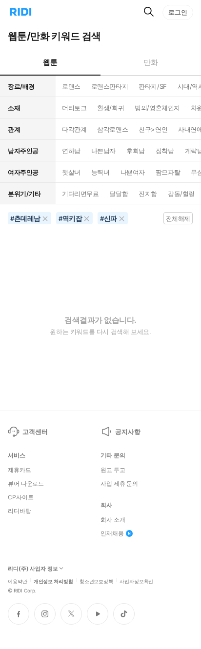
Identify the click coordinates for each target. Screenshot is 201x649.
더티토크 (74, 108)
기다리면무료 (80, 193)
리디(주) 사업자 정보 (33, 569)
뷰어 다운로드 (26, 483)
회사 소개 (112, 519)
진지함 (148, 193)
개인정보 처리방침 (53, 580)
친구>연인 (153, 129)
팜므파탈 (168, 172)
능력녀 (100, 172)
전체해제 (178, 218)
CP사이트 (20, 497)
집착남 (165, 151)
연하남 (71, 151)
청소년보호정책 (96, 580)
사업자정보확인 (136, 580)
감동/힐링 (181, 193)
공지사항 (127, 431)
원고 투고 (112, 470)
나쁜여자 (133, 172)
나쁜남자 (103, 151)
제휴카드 (19, 470)
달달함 (118, 193)
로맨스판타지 (109, 86)
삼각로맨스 (112, 129)
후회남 (135, 151)
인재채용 (112, 533)
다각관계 (74, 129)
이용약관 (17, 580)
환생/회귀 (110, 108)
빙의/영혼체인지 (157, 108)
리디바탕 (19, 511)
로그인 (177, 12)
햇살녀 (71, 172)
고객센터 (34, 431)
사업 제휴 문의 (119, 483)
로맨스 (71, 86)
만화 (150, 62)
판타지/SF (152, 86)
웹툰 (50, 62)
